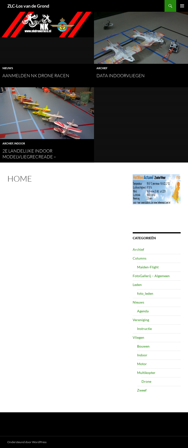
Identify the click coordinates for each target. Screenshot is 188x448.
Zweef (142, 390)
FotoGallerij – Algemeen (151, 276)
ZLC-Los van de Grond (28, 6)
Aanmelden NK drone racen (35, 75)
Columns (139, 258)
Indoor (19, 143)
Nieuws (7, 68)
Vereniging (141, 320)
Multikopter (146, 373)
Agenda (143, 311)
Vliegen (138, 337)
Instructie (144, 329)
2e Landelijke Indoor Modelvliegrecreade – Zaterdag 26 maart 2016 (30, 156)
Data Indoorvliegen (120, 75)
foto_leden (145, 293)
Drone (146, 381)
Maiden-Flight (148, 267)
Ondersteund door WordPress (27, 442)
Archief (101, 68)
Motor (142, 364)
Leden (137, 285)
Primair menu (182, 6)
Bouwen (143, 346)
